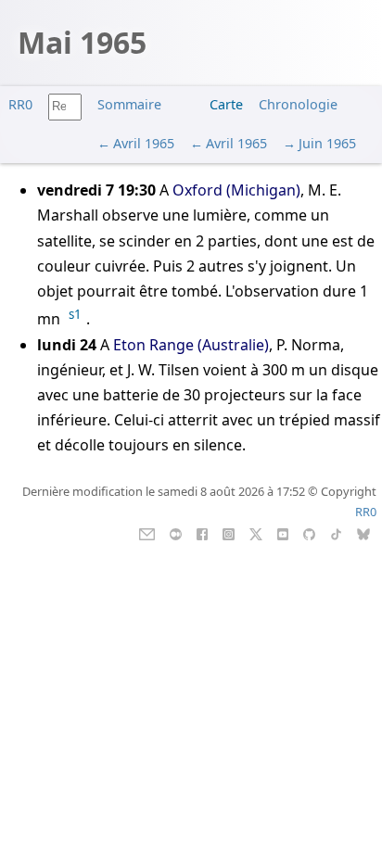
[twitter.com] (256, 533)
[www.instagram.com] (228, 533)
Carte (226, 104)
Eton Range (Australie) (191, 345)
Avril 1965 (143, 143)
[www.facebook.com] (201, 533)
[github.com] (309, 533)
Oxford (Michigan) (236, 190)
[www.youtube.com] (282, 533)
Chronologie (298, 104)
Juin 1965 (327, 143)
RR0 (20, 104)
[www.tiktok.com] (336, 533)
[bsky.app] (364, 533)
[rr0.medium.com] (175, 533)
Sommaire (129, 104)
